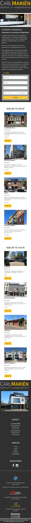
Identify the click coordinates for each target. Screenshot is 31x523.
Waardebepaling (15, 454)
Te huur (15, 448)
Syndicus (15, 450)
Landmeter (15, 452)
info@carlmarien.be (15, 431)
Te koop (15, 446)
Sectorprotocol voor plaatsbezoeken (10, 487)
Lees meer (22, 521)
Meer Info (7, 140)
